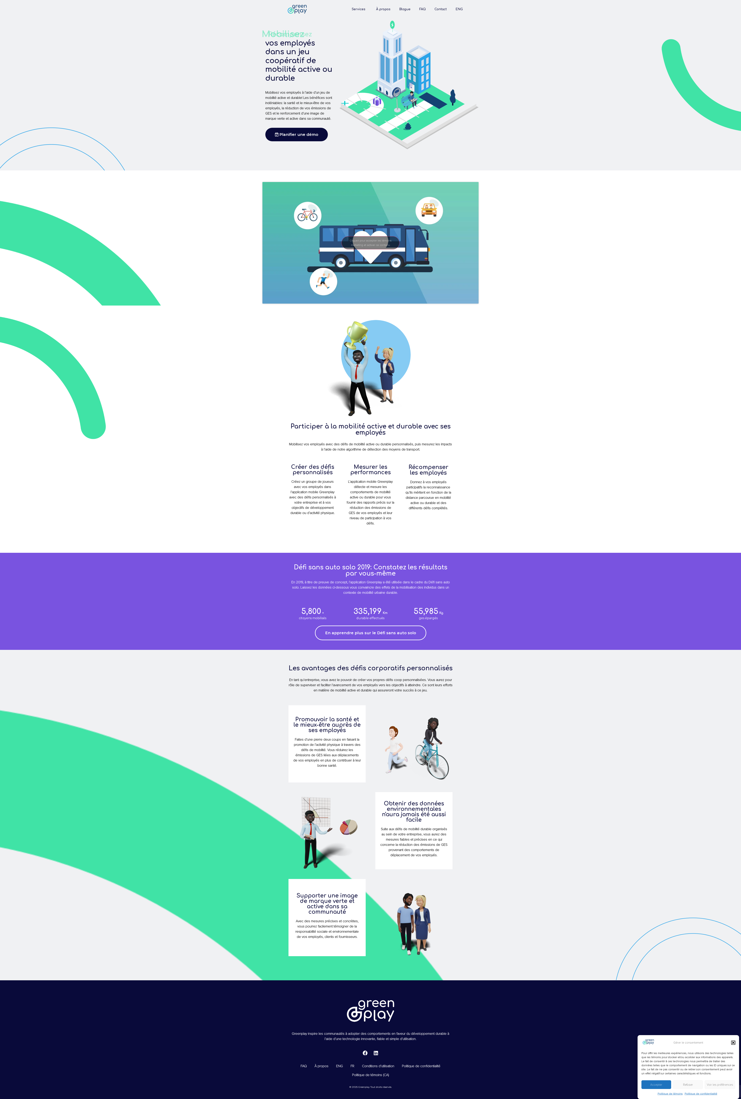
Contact (441, 9)
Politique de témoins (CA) (370, 1075)
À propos (383, 9)
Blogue (404, 9)
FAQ (422, 9)
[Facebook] (365, 1053)
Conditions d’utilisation (378, 1066)
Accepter (656, 1084)
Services (358, 9)
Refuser (688, 1084)
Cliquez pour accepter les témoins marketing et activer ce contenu (371, 243)
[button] (733, 1043)
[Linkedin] (376, 1053)
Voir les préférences (720, 1084)
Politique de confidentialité (701, 1093)
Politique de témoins (670, 1093)
